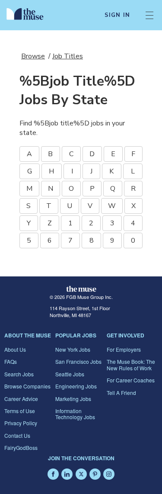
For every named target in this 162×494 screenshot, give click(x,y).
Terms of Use (19, 410)
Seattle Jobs (69, 374)
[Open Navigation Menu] (149, 15)
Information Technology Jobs (75, 413)
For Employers (124, 349)
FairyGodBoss (21, 447)
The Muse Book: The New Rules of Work (131, 364)
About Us (15, 349)
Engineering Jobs (76, 386)
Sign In (117, 15)
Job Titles (67, 56)
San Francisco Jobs (78, 361)
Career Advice (21, 398)
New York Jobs (72, 349)
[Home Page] (30, 15)
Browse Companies (27, 386)
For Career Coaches (131, 380)
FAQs (10, 361)
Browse (33, 56)
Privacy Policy (20, 423)
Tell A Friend (121, 392)
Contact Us (17, 435)
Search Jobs (19, 374)
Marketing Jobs (73, 398)
